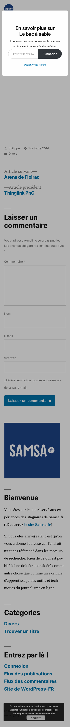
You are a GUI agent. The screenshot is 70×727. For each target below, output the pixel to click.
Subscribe (50, 54)
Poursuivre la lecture (35, 64)
